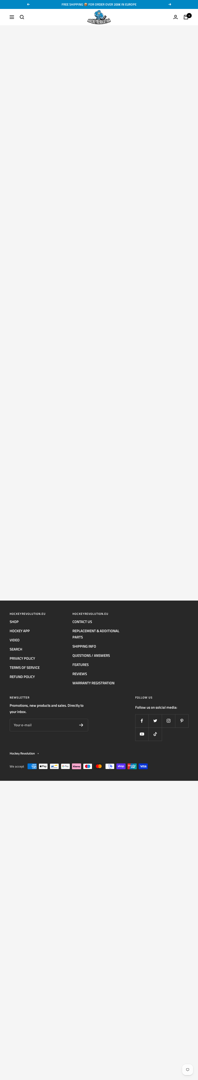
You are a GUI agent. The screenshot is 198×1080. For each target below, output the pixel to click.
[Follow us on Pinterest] (181, 720)
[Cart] (186, 17)
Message (8, 274)
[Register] (81, 725)
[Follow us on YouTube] (141, 734)
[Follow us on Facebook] (141, 720)
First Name (8, 217)
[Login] (175, 17)
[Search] (22, 17)
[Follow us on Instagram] (168, 720)
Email (5, 232)
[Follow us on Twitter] (155, 720)
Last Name (8, 224)
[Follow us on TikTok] (155, 734)
